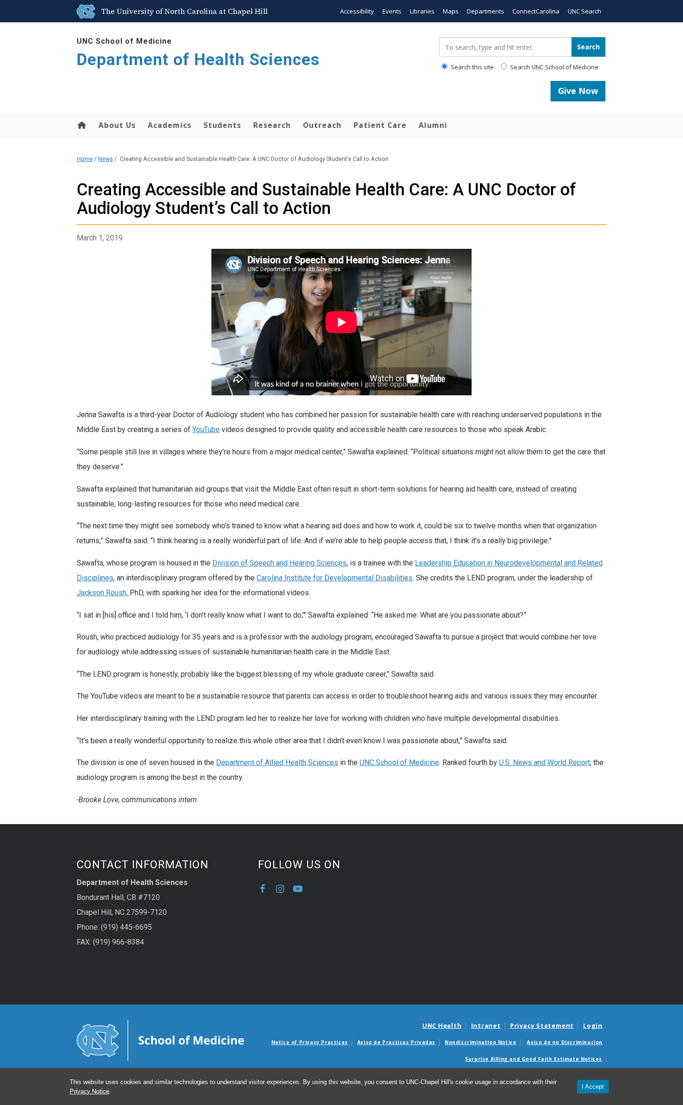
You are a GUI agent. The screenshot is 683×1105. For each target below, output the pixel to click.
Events (391, 11)
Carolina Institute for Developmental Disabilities (334, 577)
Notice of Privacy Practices (309, 1042)
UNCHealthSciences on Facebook (262, 888)
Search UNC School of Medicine (553, 67)
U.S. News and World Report (544, 762)
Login (593, 1025)
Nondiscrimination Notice (480, 1042)
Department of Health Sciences (198, 59)
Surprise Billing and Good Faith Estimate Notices (533, 1059)
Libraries (422, 11)
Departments (485, 11)
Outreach (322, 125)
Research (272, 125)
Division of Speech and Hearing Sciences (279, 563)
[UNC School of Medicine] (160, 1040)
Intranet (486, 1025)
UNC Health (442, 1025)
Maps (451, 11)
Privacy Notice (89, 1091)
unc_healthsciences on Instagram (280, 888)
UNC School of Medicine (124, 41)
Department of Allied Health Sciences (277, 762)
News (105, 158)
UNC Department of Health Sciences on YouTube (297, 888)
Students (222, 125)
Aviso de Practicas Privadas (396, 1042)
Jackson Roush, (103, 592)
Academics (169, 125)
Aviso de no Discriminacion (565, 1042)
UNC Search (584, 11)
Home (81, 125)
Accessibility (357, 11)
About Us (117, 125)
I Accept (593, 1086)
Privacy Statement (542, 1025)
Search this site (471, 67)
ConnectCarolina (535, 11)
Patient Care (380, 125)
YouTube (206, 429)
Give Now (578, 90)
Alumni (433, 125)
